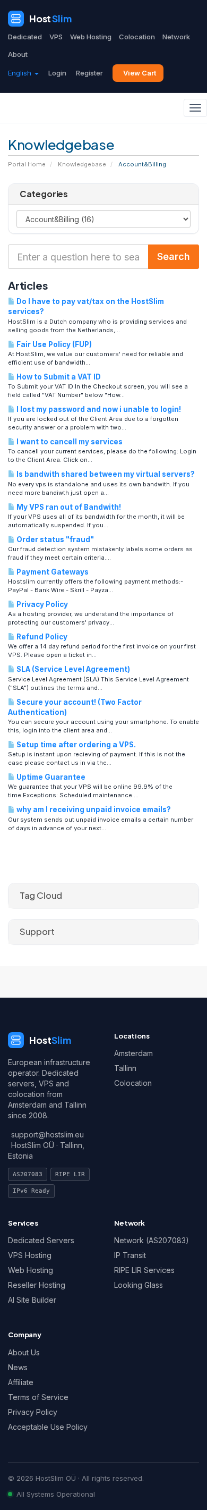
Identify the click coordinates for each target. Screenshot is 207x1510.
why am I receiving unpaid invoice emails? (93, 809)
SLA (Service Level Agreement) (72, 669)
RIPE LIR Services (144, 1270)
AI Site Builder (32, 1299)
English (20, 73)
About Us (24, 1352)
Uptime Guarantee (50, 777)
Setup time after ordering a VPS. (75, 744)
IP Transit (130, 1255)
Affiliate (20, 1382)
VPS (56, 36)
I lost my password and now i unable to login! (98, 409)
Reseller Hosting (36, 1284)
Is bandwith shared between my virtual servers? (105, 474)
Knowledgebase (82, 164)
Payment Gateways (52, 572)
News (18, 1367)
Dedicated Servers (41, 1240)
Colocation (137, 36)
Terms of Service (38, 1397)
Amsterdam (133, 1053)
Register (89, 73)
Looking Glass (138, 1284)
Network (176, 36)
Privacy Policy (41, 604)
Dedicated (25, 36)
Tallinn (125, 1068)
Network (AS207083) (151, 1240)
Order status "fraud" (54, 539)
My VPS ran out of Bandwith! (68, 507)
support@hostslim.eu (47, 1134)
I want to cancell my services (69, 441)
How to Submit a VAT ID (58, 377)
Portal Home (27, 164)
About (18, 54)
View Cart (139, 73)
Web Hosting (90, 36)
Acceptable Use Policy (48, 1426)
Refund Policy (41, 636)
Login (57, 73)
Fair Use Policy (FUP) (53, 344)
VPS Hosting (29, 1255)
